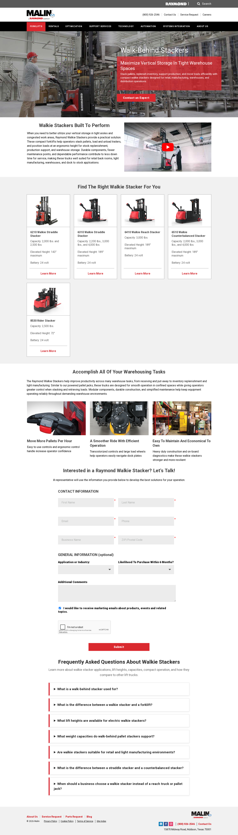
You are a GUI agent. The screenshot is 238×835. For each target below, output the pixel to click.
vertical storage (81, 133)
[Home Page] (47, 14)
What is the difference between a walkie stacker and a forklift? (104, 705)
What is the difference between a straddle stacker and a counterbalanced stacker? (120, 768)
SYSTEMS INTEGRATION (176, 26)
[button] (200, 4)
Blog (89, 816)
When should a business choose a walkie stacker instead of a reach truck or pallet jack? (118, 786)
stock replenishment (95, 145)
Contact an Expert (136, 97)
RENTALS (54, 26)
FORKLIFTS (36, 26)
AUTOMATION (148, 26)
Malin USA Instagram (171, 823)
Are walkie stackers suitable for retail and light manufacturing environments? (116, 752)
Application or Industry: (74, 562)
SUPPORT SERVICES (100, 26)
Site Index (101, 821)
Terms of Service (85, 821)
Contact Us (170, 14)
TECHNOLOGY (126, 26)
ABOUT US (202, 26)
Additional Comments (72, 582)
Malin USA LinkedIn (161, 823)
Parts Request (74, 816)
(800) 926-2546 (186, 824)
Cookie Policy (67, 821)
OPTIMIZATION (73, 26)
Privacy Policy (50, 821)
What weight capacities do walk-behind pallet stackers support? (105, 736)
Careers (207, 14)
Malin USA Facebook (166, 823)
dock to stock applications (83, 162)
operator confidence (59, 451)
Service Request (189, 14)
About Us (32, 816)
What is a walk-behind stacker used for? (87, 689)
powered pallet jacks (80, 385)
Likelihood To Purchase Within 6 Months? (146, 562)
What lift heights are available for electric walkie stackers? (101, 721)
